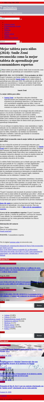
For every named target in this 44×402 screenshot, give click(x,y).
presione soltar (15, 242)
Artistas (6, 36)
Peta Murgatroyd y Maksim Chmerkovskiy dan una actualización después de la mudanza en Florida (19, 362)
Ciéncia (6, 32)
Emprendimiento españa (12, 26)
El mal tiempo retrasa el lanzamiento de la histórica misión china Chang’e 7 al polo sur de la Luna (21, 375)
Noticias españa (9, 24)
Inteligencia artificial (11, 38)
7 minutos (8, 7)
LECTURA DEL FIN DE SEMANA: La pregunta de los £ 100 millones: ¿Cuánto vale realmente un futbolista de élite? (21, 295)
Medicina (7, 30)
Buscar (2, 302)
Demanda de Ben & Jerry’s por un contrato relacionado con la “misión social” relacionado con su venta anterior (21, 387)
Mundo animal (9, 34)
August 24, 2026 (5, 355)
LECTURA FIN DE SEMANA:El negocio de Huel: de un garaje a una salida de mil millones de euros (21, 283)
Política (6, 28)
